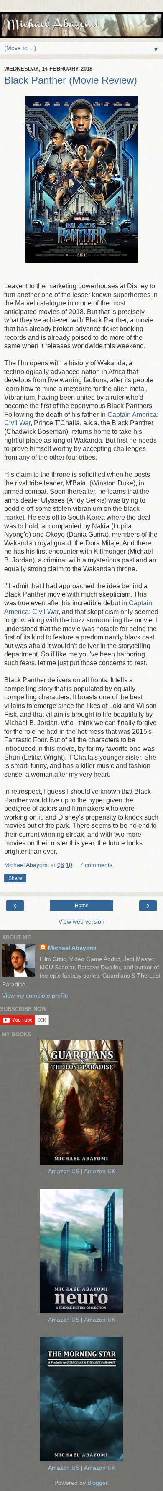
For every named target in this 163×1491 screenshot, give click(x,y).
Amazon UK (99, 1171)
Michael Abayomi (72, 947)
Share (15, 878)
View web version (81, 921)
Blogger (97, 1482)
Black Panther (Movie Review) (70, 80)
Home (82, 906)
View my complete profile (35, 995)
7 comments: (97, 865)
